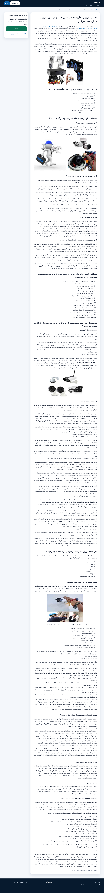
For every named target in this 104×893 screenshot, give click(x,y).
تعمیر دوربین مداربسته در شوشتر (50, 26)
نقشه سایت (49, 882)
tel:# (6, 3)
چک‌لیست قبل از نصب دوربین (19, 34)
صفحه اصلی (15, 3)
